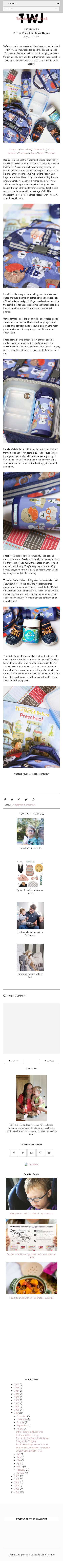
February (21, 1469)
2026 (16, 1384)
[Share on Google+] (33, 799)
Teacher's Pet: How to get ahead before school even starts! (31, 1255)
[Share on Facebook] (5, 799)
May (19, 1460)
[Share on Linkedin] (26, 799)
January (21, 1473)
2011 (16, 1492)
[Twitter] (23, 1153)
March (20, 1466)
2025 (16, 1387)
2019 (16, 1406)
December (22, 1416)
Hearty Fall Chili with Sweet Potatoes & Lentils (31, 1298)
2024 (16, 1390)
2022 (16, 1397)
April (19, 1463)
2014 (16, 1482)
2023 (16, 1394)
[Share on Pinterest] (19, 799)
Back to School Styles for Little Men (33, 1438)
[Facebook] (14, 1153)
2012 (16, 1488)
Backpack (13, 149)
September (22, 1425)
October (21, 1422)
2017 (16, 1413)
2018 (16, 1409)
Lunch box (26, 149)
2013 (16, 1485)
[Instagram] (31, 1153)
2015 (16, 1479)
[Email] (49, 1153)
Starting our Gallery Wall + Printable (33, 1447)
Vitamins (51, 153)
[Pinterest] (40, 1153)
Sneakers (23, 153)
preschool (30, 804)
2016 (16, 1476)
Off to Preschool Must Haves (29, 1431)
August (20, 1428)
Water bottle (39, 149)
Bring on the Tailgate (26, 1441)
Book (33, 153)
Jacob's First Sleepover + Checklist (32, 1444)
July (19, 1454)
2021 (16, 1400)
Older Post (49, 1061)
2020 (16, 1403)
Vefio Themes (48, 1554)
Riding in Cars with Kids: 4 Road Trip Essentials (31, 1213)
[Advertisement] (31, 1339)
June (19, 1457)
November (22, 1419)
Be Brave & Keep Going (27, 1435)
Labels (41, 153)
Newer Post (13, 1061)
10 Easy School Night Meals (29, 1450)
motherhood (31, 29)
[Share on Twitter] (12, 799)
